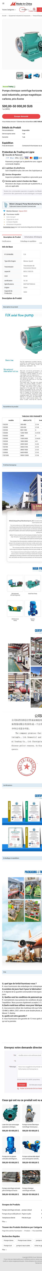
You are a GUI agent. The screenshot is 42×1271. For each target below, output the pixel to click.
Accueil (4, 16)
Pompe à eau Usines (24, 1240)
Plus (3, 1250)
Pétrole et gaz (26, 1218)
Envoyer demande (21, 116)
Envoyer (22, 1084)
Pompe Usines (8, 1240)
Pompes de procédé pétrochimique (12, 1214)
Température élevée (8, 1218)
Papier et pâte (26, 1214)
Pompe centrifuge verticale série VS (12, 1210)
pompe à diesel (27, 1210)
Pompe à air (8, 1246)
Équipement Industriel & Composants (19, 16)
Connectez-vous (8, 227)
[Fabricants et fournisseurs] (21, 4)
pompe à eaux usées (23, 1246)
